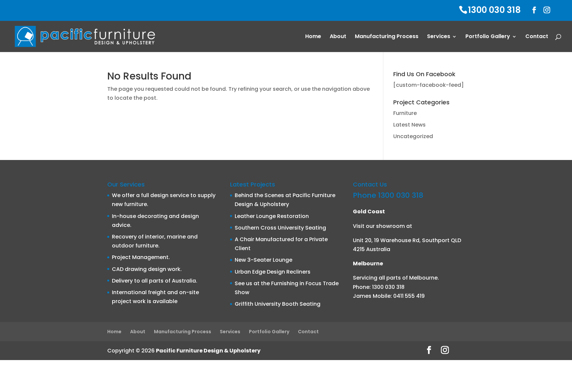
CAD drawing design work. (147, 269)
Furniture (405, 113)
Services (438, 37)
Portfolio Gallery (487, 37)
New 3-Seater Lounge (263, 260)
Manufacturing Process (386, 37)
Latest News (409, 125)
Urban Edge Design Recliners (272, 272)
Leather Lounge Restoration (272, 216)
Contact (536, 37)
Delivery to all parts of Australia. (154, 281)
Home (313, 37)
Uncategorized (413, 136)
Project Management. (141, 257)
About (338, 37)
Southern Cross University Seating (280, 228)
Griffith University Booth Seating (277, 304)
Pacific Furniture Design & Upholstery (208, 350)
